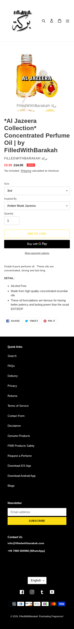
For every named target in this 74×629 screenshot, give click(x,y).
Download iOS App (19, 465)
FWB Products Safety (21, 445)
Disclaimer (14, 425)
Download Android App (21, 475)
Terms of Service (18, 405)
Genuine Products (19, 435)
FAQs (11, 365)
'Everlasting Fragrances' (51, 616)
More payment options (37, 253)
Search (12, 355)
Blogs (11, 485)
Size (6, 183)
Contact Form (16, 415)
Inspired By (10, 198)
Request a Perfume (20, 455)
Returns (12, 395)
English (36, 580)
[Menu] (68, 21)
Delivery (13, 375)
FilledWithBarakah (28, 616)
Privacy (12, 385)
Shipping (26, 170)
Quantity (8, 213)
